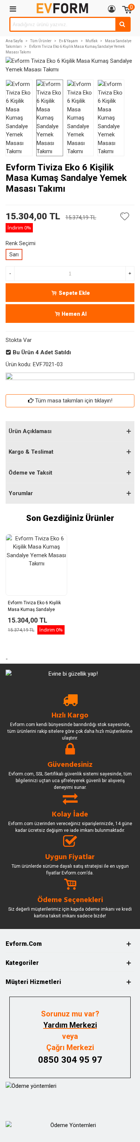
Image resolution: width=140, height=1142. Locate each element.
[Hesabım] (112, 8)
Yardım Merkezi (70, 1025)
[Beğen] (125, 216)
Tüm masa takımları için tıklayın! (73, 400)
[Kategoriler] (13, 8)
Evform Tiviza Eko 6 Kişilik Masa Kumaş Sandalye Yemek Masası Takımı (34, 609)
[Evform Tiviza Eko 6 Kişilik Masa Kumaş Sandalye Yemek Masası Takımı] (70, 69)
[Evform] (62, 8)
